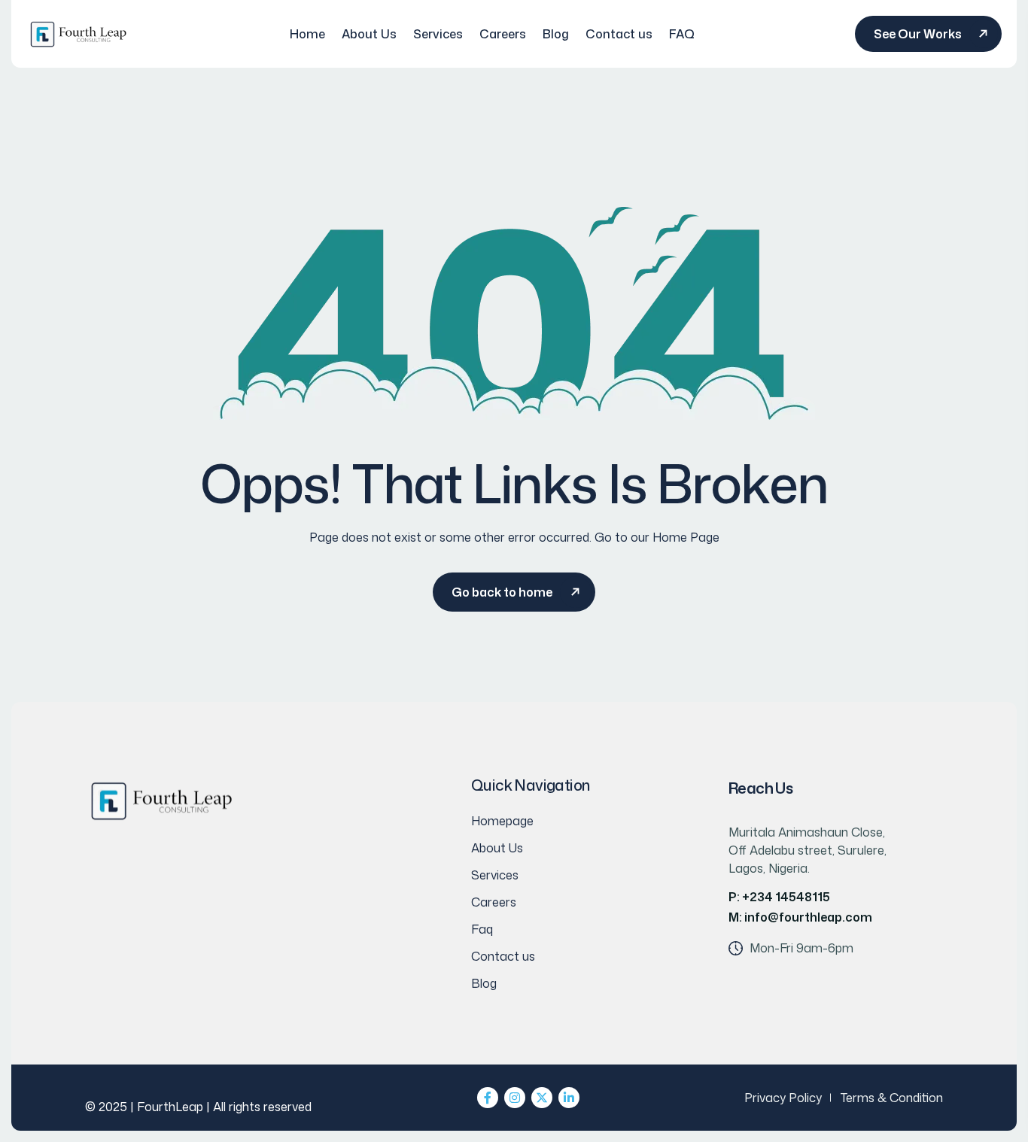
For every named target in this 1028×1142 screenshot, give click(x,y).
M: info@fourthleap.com (800, 917)
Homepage (502, 820)
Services (438, 34)
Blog (556, 34)
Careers (502, 34)
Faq (482, 929)
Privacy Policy (783, 1097)
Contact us (618, 34)
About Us (369, 34)
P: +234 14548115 (779, 896)
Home (307, 34)
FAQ (682, 34)
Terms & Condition (892, 1097)
